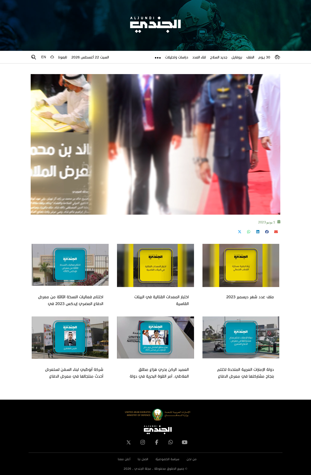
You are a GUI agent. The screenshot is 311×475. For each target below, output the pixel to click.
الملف (250, 57)
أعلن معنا (124, 459)
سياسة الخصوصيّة (167, 459)
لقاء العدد (199, 57)
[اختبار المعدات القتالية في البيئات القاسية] (155, 265)
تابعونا (62, 57)
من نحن (192, 459)
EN (43, 57)
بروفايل (236, 57)
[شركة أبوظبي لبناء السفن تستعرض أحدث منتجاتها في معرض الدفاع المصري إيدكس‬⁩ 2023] (70, 337)
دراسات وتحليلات (176, 57)
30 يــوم (264, 57)
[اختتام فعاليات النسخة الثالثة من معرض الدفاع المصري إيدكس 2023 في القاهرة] (70, 265)
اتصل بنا (143, 459)
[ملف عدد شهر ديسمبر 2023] (240, 265)
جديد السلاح (218, 57)
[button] (275, 231)
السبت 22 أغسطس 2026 (90, 57)
